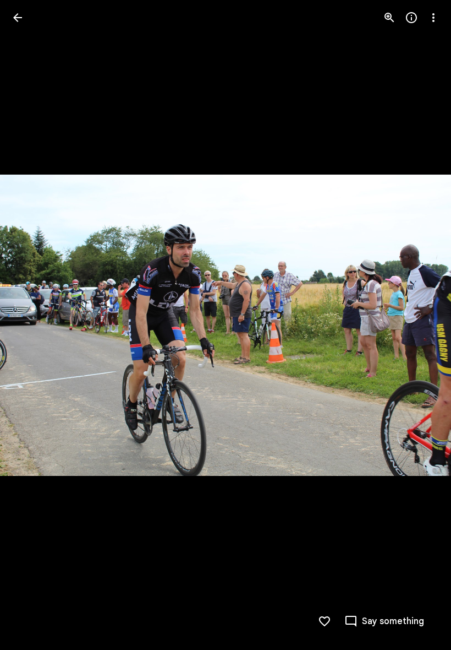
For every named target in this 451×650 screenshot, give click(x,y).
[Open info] (411, 18)
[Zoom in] (389, 18)
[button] (30, 325)
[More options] (433, 18)
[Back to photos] (17, 17)
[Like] (324, 621)
